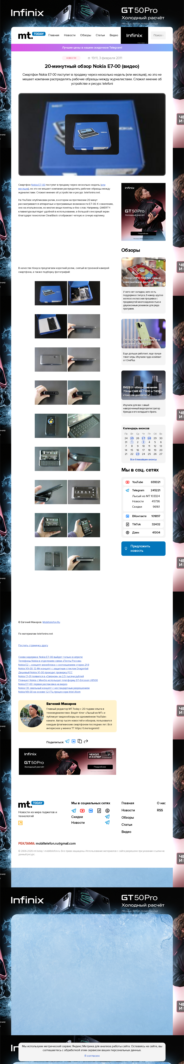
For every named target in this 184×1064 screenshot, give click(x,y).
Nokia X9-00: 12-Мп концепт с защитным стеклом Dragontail (53, 668)
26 (137, 438)
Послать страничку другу (33, 645)
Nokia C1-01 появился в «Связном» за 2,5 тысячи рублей (51, 676)
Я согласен (92, 1056)
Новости (71, 58)
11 (149, 446)
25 (131, 438)
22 (131, 454)
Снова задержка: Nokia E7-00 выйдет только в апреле (50, 657)
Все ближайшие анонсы (143, 459)
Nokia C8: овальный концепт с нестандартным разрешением (54, 688)
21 (126, 454)
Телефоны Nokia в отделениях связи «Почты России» (49, 661)
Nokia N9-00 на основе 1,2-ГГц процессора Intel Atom (49, 691)
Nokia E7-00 (38, 184)
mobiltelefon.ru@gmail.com (56, 843)
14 (126, 450)
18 (149, 450)
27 (143, 438)
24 (126, 438)
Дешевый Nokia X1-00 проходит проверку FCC (45, 672)
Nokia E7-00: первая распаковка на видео (42, 684)
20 (160, 450)
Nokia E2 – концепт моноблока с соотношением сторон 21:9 (53, 664)
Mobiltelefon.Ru (51, 622)
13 (161, 446)
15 (132, 450)
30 (160, 438)
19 (155, 450)
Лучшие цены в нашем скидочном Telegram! (92, 47)
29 (155, 438)
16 (138, 450)
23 (137, 454)
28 (149, 438)
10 (143, 446)
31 (126, 442)
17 (143, 450)
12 (155, 446)
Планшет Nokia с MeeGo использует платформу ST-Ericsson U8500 (58, 680)
